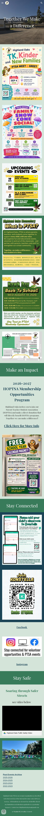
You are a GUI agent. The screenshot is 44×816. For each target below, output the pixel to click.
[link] (22, 721)
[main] (22, 22)
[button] (2, 3)
